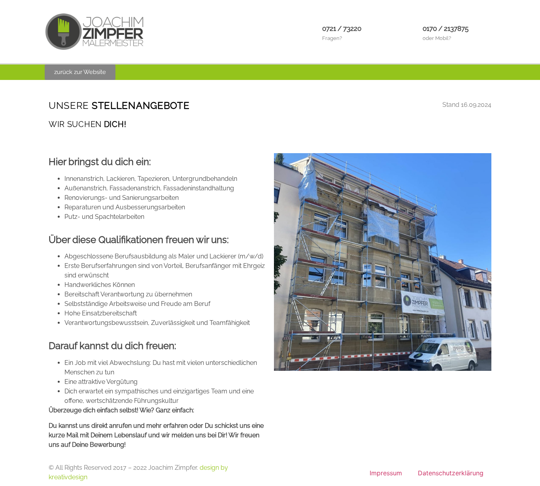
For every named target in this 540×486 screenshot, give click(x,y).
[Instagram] (489, 72)
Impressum (386, 473)
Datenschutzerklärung (450, 473)
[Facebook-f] (473, 72)
